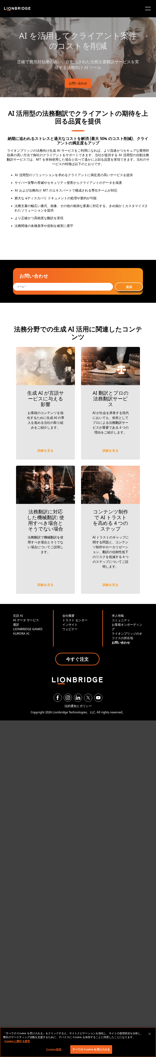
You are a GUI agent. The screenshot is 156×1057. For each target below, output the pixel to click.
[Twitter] (88, 698)
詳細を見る (46, 450)
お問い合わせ (78, 83)
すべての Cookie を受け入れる (91, 1049)
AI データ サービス (26, 620)
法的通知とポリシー (78, 706)
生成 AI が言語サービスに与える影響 (45, 398)
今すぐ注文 (77, 659)
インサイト (70, 624)
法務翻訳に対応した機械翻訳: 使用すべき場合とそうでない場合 (45, 520)
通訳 (16, 624)
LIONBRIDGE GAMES (27, 629)
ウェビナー (70, 629)
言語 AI (18, 615)
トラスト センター (75, 620)
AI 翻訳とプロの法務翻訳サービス (111, 398)
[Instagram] (68, 698)
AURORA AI (21, 633)
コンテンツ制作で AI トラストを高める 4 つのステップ (110, 520)
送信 (129, 287)
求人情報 (118, 615)
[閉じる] (149, 1033)
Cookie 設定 (54, 1049)
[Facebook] (58, 698)
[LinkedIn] (78, 698)
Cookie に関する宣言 (17, 1041)
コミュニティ (121, 620)
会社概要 (68, 615)
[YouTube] (98, 698)
